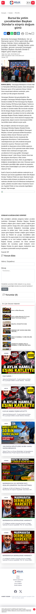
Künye (18, 576)
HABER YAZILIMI (5, 596)
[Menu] (33, 2)
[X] (20, 591)
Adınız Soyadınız (8, 261)
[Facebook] (15, 591)
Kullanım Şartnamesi (18, 579)
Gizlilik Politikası (18, 585)
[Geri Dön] (3, 2)
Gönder (4, 289)
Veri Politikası (18, 581)
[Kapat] (34, 609)
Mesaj (3, 268)
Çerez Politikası (18, 583)
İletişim (18, 578)
